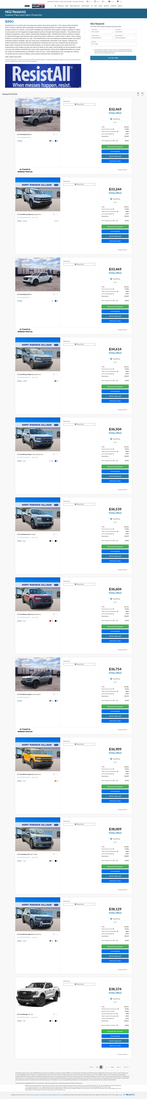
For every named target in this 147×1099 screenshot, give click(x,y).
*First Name (94, 29)
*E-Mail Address (95, 35)
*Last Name (118, 29)
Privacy (32, 1094)
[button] (58, 114)
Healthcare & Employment (41, 1094)
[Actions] (57, 134)
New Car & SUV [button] (75, 6)
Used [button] (100, 6)
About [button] (120, 6)
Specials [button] (61, 6)
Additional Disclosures (58, 1094)
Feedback (49, 1094)
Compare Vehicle (122, 169)
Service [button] (106, 6)
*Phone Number (119, 35)
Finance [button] (113, 6)
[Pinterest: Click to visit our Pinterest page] (130, 1094)
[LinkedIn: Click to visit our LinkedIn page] (129, 1094)
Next (113, 1067)
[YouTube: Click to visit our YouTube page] (127, 1094)
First (91, 1067)
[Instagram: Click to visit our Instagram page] (132, 1094)
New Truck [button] (85, 6)
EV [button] (92, 6)
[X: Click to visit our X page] (125, 1094)
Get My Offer (113, 58)
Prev (97, 1067)
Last (118, 1067)
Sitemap (28, 1094)
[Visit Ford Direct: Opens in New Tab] (119, 1094)
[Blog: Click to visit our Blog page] (134, 1094)
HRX (95, 6)
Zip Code (93, 41)
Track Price (116, 119)
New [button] (66, 6)
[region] (115, 133)
